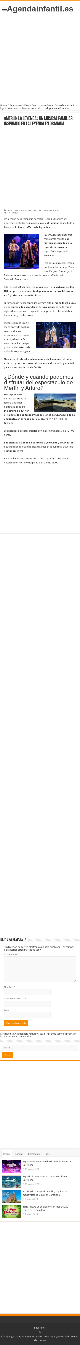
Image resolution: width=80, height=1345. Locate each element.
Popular (19, 1154)
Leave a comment (51, 210)
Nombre (9, 987)
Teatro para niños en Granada (48, 105)
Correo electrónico (15, 998)
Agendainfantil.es (40, 8)
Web (6, 1010)
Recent (6, 1154)
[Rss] (40, 1332)
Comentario (11, 954)
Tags (46, 1154)
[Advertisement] (40, 61)
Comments (34, 1154)
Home (3, 105)
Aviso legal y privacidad (56, 1336)
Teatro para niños (19, 105)
